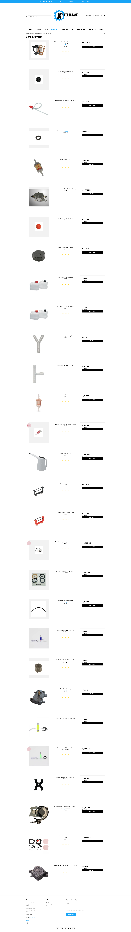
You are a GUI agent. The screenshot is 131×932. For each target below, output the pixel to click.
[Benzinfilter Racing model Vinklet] (38, 435)
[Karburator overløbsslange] (38, 612)
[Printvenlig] (104, 33)
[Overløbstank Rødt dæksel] (38, 317)
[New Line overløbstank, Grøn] (38, 759)
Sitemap (27, 920)
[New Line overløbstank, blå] (38, 641)
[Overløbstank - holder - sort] (38, 494)
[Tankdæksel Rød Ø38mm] (38, 229)
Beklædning (92, 29)
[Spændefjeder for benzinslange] (38, 670)
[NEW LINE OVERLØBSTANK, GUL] (38, 729)
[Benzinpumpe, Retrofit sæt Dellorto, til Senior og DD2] (38, 817)
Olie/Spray (64, 29)
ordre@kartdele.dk (32, 917)
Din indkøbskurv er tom (92, 15)
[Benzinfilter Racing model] (38, 406)
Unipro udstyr (81, 29)
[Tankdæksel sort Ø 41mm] (38, 259)
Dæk (72, 29)
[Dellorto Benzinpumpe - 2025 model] (38, 876)
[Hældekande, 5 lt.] (38, 464)
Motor (46, 29)
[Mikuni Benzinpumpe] (38, 700)
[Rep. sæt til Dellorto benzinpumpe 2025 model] (38, 847)
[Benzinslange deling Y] (38, 347)
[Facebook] (28, 923)
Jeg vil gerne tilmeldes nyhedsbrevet (77, 910)
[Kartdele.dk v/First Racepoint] (65, 15)
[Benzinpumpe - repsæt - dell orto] (38, 553)
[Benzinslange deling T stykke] (38, 376)
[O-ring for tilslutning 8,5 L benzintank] (38, 141)
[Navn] (75, 903)
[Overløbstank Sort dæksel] (38, 288)
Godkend (70, 914)
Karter (39, 29)
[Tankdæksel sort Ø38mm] (38, 82)
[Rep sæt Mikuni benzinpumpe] (38, 582)
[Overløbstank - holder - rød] (38, 523)
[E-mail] (75, 907)
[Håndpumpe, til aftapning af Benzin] (38, 111)
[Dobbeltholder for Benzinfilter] (38, 788)
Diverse (101, 29)
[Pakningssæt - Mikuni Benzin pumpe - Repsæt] (38, 53)
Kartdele (30, 29)
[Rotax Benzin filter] (38, 170)
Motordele (54, 29)
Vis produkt (92, 46)
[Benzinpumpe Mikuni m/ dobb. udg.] (38, 200)
